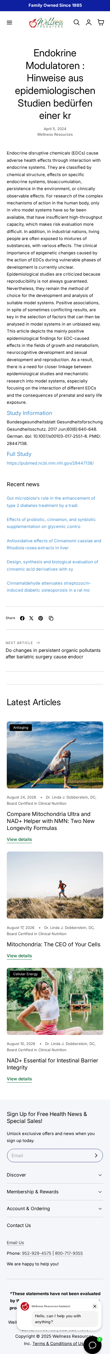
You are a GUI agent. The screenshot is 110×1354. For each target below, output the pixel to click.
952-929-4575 (36, 1253)
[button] (9, 22)
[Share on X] (31, 618)
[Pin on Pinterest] (40, 618)
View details (19, 839)
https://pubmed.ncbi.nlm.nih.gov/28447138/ (50, 463)
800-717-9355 (69, 1253)
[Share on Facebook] (22, 618)
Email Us (15, 1242)
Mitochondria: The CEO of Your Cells (53, 944)
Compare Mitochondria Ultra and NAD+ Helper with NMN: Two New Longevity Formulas (51, 821)
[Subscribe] (96, 1155)
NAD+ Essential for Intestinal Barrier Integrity (52, 1064)
